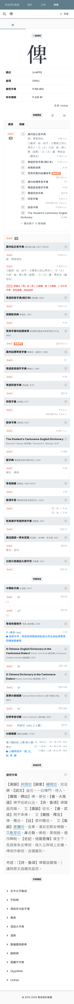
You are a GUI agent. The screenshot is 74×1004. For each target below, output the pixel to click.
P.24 (63, 177)
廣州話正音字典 (37, 134)
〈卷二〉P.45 (61, 513)
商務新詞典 (34, 167)
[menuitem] (37, 891)
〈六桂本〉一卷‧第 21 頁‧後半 (52, 746)
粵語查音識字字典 (38, 187)
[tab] (13, 25)
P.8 (65, 193)
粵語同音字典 (35, 193)
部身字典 (33, 207)
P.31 (65, 569)
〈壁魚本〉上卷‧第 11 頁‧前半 (52, 742)
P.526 (64, 687)
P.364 (64, 708)
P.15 (65, 597)
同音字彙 (33, 198)
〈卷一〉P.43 (61, 508)
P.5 (65, 725)
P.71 (65, 529)
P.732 (64, 666)
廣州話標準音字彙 (38, 181)
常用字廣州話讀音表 (40, 173)
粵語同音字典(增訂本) (40, 162)
